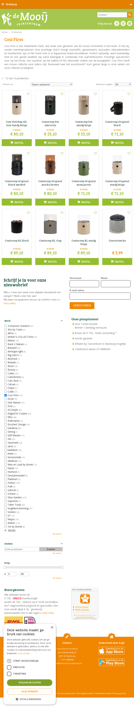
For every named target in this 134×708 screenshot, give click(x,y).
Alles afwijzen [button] (29, 691)
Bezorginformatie (85, 693)
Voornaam (75, 278)
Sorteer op (8, 84)
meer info (47, 613)
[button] (29, 699)
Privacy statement (66, 693)
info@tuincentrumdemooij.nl (68, 663)
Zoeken (8, 543)
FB (116, 23)
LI (129, 23)
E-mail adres (77, 290)
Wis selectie (57, 534)
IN (123, 23)
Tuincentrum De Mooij (67, 648)
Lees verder (24, 653)
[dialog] (29, 664)
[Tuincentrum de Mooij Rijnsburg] (24, 19)
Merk (7, 320)
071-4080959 (68, 659)
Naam (104, 278)
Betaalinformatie (103, 693)
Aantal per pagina (104, 84)
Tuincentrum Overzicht (76, 699)
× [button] (52, 627)
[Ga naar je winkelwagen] (129, 4)
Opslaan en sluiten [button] (29, 682)
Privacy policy (119, 693)
